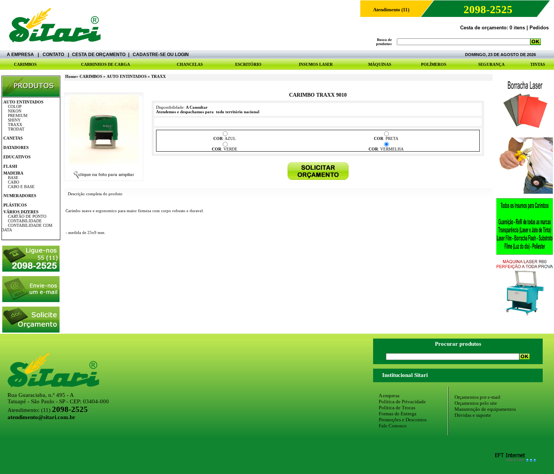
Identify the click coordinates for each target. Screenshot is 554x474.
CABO (13, 182)
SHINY (14, 120)
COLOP (14, 106)
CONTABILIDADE (25, 221)
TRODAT (16, 129)
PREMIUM (18, 115)
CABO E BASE (21, 186)
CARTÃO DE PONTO (27, 216)
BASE (13, 177)
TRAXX (15, 124)
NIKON (14, 111)
